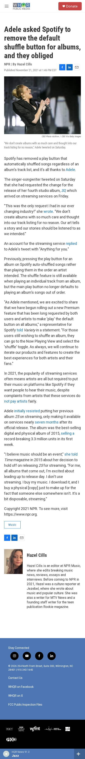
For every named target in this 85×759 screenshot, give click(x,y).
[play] (6, 754)
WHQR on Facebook (21, 686)
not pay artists (15, 401)
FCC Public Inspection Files (25, 704)
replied (71, 243)
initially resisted (27, 411)
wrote (48, 211)
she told (71, 454)
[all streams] (79, 754)
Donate (72, 6)
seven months (47, 422)
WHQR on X (15, 695)
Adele (70, 169)
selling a (67, 433)
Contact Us (15, 678)
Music (12, 524)
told (20, 330)
